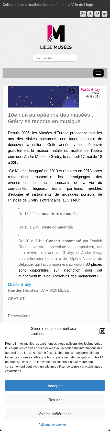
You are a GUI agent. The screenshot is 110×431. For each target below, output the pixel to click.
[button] (102, 331)
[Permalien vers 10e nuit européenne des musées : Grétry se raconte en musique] (55, 97)
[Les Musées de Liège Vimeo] (97, 14)
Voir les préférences (55, 413)
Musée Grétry (19, 284)
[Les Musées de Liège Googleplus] (83, 14)
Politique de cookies (52, 424)
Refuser (55, 399)
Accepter (55, 385)
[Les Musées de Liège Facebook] (90, 14)
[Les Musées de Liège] (55, 35)
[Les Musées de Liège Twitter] (104, 14)
